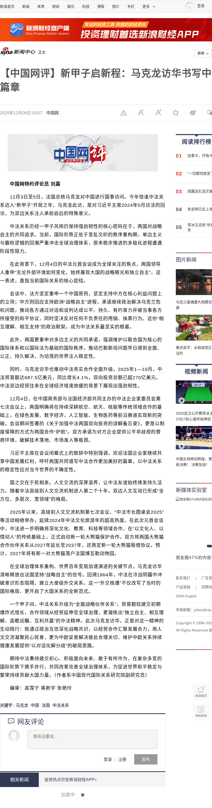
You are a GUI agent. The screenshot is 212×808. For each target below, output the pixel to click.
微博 (193, 112)
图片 (115, 6)
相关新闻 (19, 779)
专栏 (130, 6)
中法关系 (60, 705)
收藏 (175, 112)
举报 (123, 112)
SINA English (186, 596)
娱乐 (70, 6)
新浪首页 (7, 6)
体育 (40, 6)
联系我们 (183, 578)
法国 (46, 705)
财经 (55, 6)
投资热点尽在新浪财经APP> (70, 779)
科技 (85, 6)
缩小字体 (141, 112)
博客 (100, 6)
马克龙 (22, 705)
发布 (146, 759)
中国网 (52, 113)
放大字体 (158, 112)
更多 (146, 6)
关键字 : (8, 705)
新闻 (25, 6)
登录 (108, 759)
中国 (35, 705)
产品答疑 (183, 587)
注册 (122, 759)
